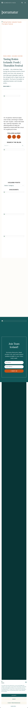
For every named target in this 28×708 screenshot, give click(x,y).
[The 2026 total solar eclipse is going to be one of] (8, 435)
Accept (14, 695)
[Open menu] (25, 3)
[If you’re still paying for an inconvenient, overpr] (20, 548)
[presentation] (14, 37)
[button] (26, 682)
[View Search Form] (22, 3)
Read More (7, 86)
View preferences (14, 702)
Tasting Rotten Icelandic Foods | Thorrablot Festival (13, 62)
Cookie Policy (13, 706)
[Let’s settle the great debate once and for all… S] (8, 641)
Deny (14, 699)
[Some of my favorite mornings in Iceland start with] (20, 444)
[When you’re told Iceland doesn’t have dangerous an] (8, 553)
